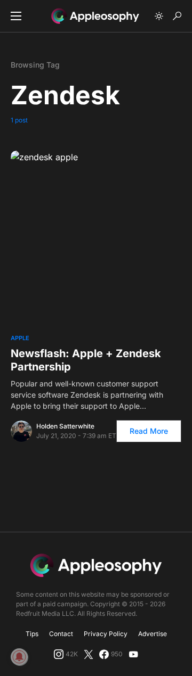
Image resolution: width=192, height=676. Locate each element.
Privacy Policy (105, 634)
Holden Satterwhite (65, 426)
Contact (61, 634)
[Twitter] (88, 654)
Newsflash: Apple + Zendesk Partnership (86, 360)
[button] (16, 16)
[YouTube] (133, 654)
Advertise (152, 634)
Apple (20, 338)
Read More (149, 430)
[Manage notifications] (19, 656)
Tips (32, 634)
